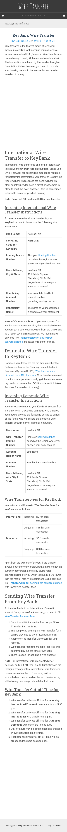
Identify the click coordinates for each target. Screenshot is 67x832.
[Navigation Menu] (64, 16)
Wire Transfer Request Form (20, 616)
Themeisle (56, 826)
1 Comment (49, 41)
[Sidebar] (3, 16)
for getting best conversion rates (35, 582)
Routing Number (47, 255)
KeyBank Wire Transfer (34, 35)
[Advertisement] (33, 112)
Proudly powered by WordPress (19, 826)
